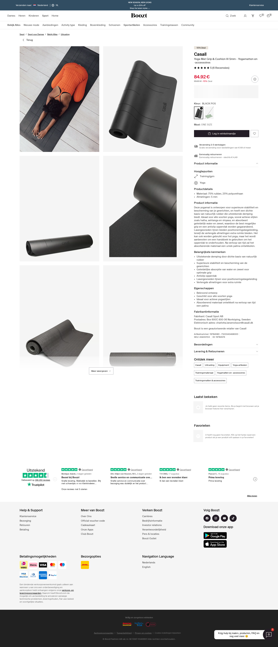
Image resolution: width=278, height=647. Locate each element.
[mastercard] (53, 565)
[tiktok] (233, 518)
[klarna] (33, 565)
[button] (59, 99)
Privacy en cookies (143, 633)
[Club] (253, 15)
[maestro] (62, 565)
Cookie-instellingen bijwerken (168, 633)
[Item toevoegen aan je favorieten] (254, 133)
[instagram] (215, 518)
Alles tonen (252, 496)
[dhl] (85, 565)
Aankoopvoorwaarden (103, 633)
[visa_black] (43, 565)
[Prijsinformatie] (254, 79)
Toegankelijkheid (124, 633)
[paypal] (53, 575)
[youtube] (224, 518)
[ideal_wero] (24, 565)
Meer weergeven (99, 371)
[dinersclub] (33, 575)
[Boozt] (139, 15)
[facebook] (207, 518)
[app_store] (215, 544)
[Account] (245, 15)
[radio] (198, 112)
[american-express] (43, 575)
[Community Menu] (196, 25)
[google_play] (215, 535)
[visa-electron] (24, 575)
